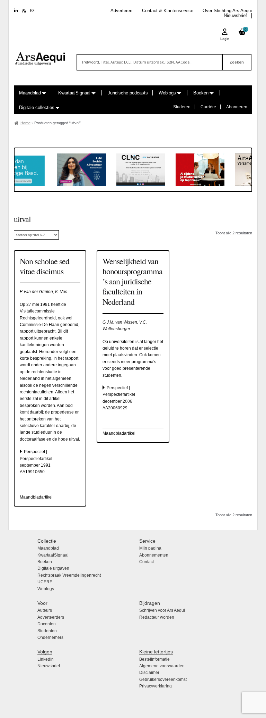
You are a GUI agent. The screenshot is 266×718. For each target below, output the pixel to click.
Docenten (46, 623)
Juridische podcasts (128, 92)
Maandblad (30, 92)
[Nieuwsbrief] (32, 10)
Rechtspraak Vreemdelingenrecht (69, 575)
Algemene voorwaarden (162, 665)
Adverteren (121, 10)
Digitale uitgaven (53, 568)
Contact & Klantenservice (167, 10)
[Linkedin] (16, 10)
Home (25, 123)
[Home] (40, 55)
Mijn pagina (150, 548)
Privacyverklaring (155, 686)
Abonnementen (153, 555)
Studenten (47, 630)
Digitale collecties (36, 107)
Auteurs (44, 610)
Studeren (181, 107)
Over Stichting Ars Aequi (227, 10)
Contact (146, 561)
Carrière (208, 107)
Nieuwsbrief (235, 15)
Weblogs (167, 92)
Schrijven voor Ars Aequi (162, 610)
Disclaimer (149, 672)
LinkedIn (45, 659)
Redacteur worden (156, 617)
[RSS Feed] (24, 10)
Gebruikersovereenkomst (163, 679)
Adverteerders (50, 617)
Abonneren (236, 107)
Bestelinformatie (154, 659)
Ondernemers (50, 637)
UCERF (44, 581)
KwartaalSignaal (74, 92)
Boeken (201, 92)
